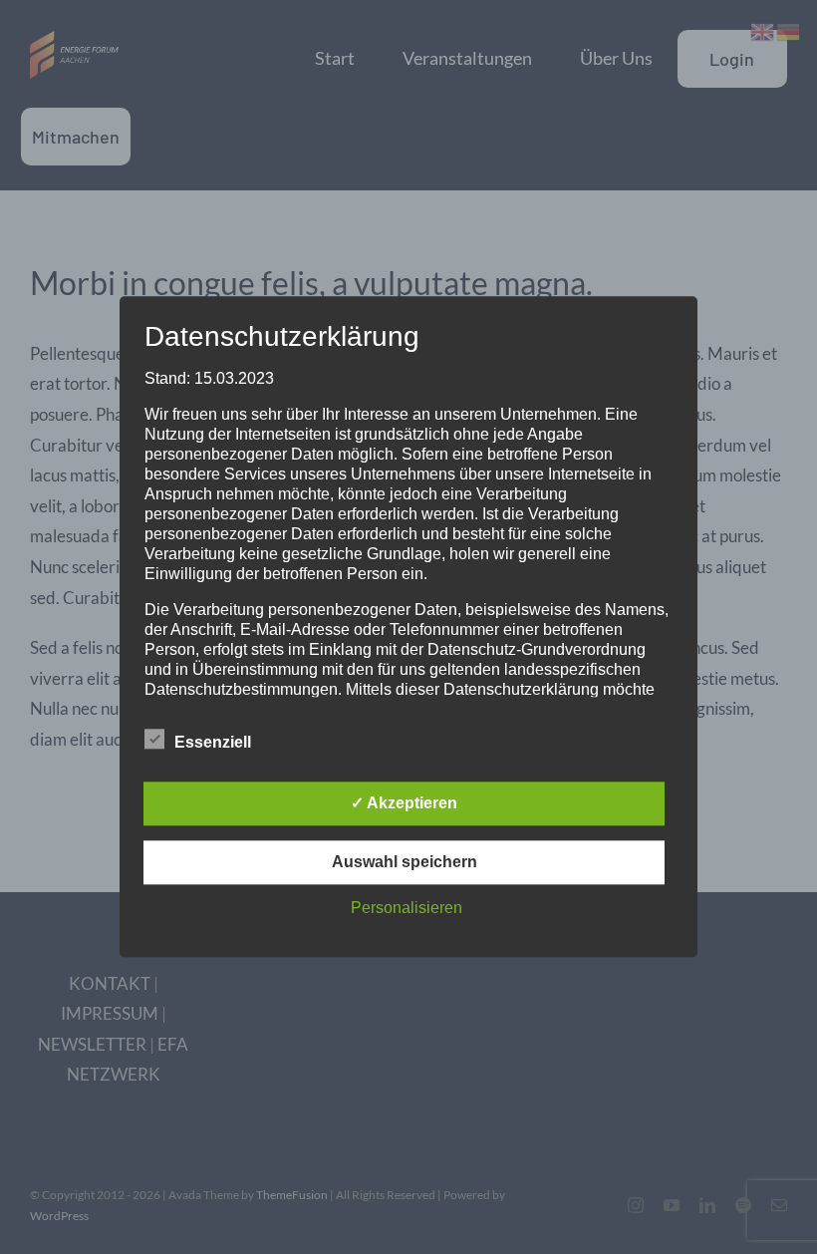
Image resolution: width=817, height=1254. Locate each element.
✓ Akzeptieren (404, 803)
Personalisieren (406, 908)
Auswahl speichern (404, 862)
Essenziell (212, 743)
